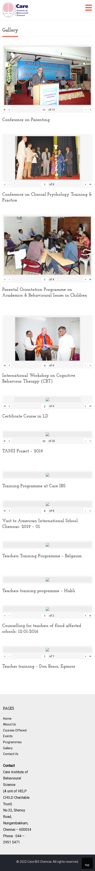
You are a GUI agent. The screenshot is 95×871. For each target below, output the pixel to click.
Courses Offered (15, 730)
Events (8, 736)
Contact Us (10, 754)
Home (7, 718)
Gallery (8, 748)
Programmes (12, 742)
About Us (9, 724)
